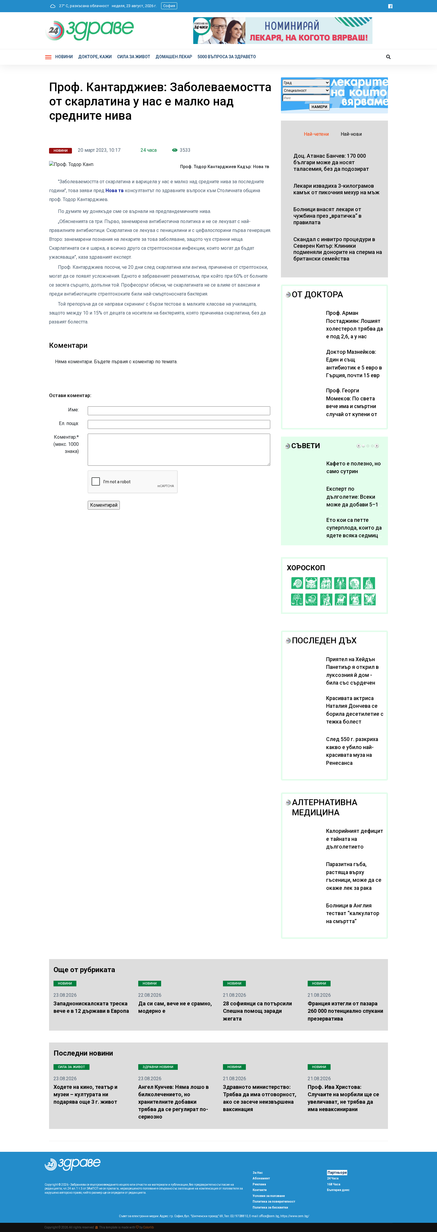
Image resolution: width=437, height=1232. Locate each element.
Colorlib (148, 1227)
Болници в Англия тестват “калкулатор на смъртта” (352, 913)
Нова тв (115, 190)
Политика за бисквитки (270, 1207)
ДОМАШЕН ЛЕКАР (173, 56)
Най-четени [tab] (316, 134)
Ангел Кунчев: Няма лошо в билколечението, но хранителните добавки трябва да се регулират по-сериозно (173, 1102)
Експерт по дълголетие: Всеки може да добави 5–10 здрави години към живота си (353, 504)
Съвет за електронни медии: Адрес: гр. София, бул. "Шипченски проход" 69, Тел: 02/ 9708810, (184, 1216)
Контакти (260, 1190)
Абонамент (261, 1178)
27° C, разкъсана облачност (82, 6)
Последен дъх (324, 640)
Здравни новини (158, 1067)
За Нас (258, 1172)
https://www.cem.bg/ (294, 1216)
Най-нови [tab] (351, 134)
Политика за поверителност (274, 1201)
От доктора (317, 294)
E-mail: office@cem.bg (264, 1216)
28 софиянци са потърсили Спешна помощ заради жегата (257, 1010)
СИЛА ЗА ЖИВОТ (133, 56)
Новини (64, 56)
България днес (338, 1190)
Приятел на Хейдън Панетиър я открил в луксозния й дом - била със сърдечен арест (352, 675)
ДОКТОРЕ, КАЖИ (95, 56)
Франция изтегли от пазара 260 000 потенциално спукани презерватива (345, 1010)
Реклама (259, 1184)
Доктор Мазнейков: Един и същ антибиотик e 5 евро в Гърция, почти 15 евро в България (354, 367)
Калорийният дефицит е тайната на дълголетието (354, 839)
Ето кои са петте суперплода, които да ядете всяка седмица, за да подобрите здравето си (354, 536)
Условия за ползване (269, 1196)
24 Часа (333, 1178)
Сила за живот (71, 1067)
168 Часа (333, 1184)
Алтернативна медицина (324, 807)
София (169, 6)
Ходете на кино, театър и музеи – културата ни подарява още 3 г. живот (85, 1094)
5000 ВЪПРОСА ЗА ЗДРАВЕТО (226, 56)
